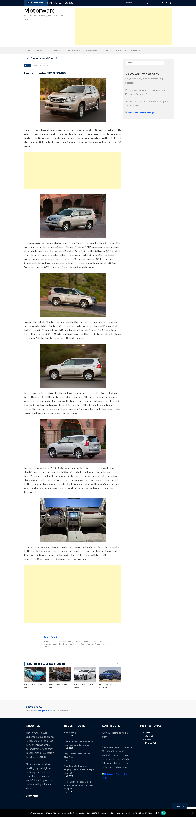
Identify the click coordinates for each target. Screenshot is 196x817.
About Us (135, 50)
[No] (192, 813)
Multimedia (74, 50)
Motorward (40, 11)
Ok (163, 813)
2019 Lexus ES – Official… (106, 686)
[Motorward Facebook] (162, 3)
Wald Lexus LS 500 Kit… (58, 686)
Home (27, 50)
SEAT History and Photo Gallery (61, 3)
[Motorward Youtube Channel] (170, 3)
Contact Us (120, 50)
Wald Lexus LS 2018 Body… (83, 686)
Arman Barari (50, 637)
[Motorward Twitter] (166, 3)
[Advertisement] (123, 26)
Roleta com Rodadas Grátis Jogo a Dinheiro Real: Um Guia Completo (78, 785)
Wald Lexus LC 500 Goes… (33, 686)
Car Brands (91, 50)
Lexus (27, 65)
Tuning (107, 50)
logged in (44, 710)
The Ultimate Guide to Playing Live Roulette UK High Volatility (79, 769)
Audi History (70, 732)
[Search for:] (133, 2)
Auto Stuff (39, 50)
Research (57, 50)
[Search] (147, 3)
